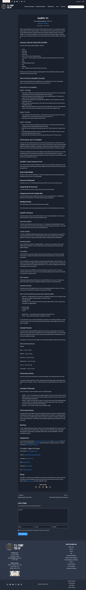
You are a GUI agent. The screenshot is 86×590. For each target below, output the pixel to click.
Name (20, 527)
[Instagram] (12, 1)
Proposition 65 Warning (71, 568)
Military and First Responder (71, 557)
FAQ (71, 553)
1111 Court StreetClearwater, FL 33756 (14, 554)
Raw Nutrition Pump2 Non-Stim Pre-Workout (59, 496)
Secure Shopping (71, 566)
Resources (63, 6)
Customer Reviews (71, 564)
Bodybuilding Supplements (43, 23)
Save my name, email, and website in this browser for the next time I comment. (34, 530)
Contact (71, 551)
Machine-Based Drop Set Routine (25, 496)
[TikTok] (24, 1)
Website (54, 527)
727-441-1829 (15, 559)
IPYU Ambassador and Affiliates (71, 559)
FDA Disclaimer (71, 583)
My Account (78, 1)
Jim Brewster (40, 25)
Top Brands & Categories (40, 6)
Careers (71, 562)
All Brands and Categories (30, 6)
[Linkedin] (22, 1)
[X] (19, 1)
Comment (21, 509)
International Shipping (71, 555)
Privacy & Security (71, 581)
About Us (71, 549)
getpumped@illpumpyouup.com (14, 558)
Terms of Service (71, 587)
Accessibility (71, 585)
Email (37, 527)
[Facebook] (14, 1)
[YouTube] (17, 1)
